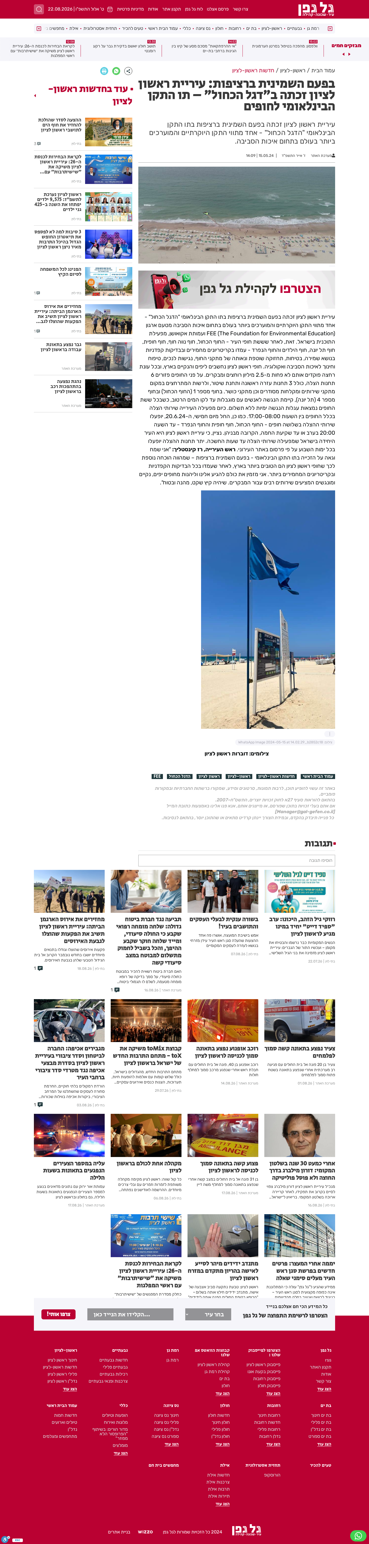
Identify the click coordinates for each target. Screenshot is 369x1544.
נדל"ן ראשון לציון (62, 1381)
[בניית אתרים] (145, 1532)
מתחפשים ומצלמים (60, 1436)
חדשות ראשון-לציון (276, 776)
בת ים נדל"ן (321, 1429)
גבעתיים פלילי (115, 1367)
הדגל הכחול (180, 776)
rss (328, 1360)
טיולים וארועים (64, 1422)
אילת (73, 28)
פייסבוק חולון (269, 1385)
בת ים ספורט (320, 1436)
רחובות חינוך (269, 1415)
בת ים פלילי (321, 1422)
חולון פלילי (221, 1429)
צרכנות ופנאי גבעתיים (108, 1381)
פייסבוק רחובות (266, 1378)
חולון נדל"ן (220, 1436)
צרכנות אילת (218, 1482)
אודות (153, 9)
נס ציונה (203, 28)
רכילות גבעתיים (114, 1374)
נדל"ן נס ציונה (166, 1429)
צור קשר (323, 1381)
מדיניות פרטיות (130, 9)
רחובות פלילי (269, 1429)
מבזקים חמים (346, 45)
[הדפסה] (104, 71)
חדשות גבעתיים (113, 1360)
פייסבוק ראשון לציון (263, 1364)
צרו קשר (240, 9)
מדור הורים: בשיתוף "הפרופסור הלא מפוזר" (110, 1434)
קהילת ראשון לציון (214, 1364)
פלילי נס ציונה (166, 1422)
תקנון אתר (171, 9)
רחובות (234, 28)
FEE (157, 776)
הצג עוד (324, 1389)
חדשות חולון (219, 1415)
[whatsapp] (116, 71)
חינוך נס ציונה (166, 1415)
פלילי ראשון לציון (62, 1374)
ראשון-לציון (272, 28)
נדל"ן (72, 1429)
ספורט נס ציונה (165, 1436)
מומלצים (120, 1445)
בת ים (251, 28)
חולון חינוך (221, 1422)
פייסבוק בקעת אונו (264, 1371)
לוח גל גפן (194, 9)
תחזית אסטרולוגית (100, 28)
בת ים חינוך (321, 1415)
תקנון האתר (320, 1367)
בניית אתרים (119, 1532)
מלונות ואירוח (116, 1422)
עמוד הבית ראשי (163, 28)
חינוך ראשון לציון (62, 1360)
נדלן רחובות (269, 1436)
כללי (187, 28)
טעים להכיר (132, 28)
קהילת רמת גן (217, 1371)
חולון (219, 28)
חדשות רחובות (267, 1422)
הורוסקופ (272, 1475)
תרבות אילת (219, 1489)
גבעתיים (294, 28)
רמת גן (313, 28)
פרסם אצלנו (218, 9)
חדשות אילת (218, 1475)
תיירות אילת (219, 1496)
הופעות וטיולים (115, 1415)
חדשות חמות (65, 1415)
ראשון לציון (209, 776)
